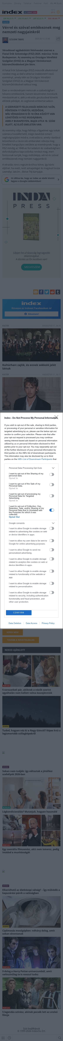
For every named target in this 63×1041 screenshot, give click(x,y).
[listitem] (31, 468)
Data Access (31, 623)
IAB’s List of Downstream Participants (35, 459)
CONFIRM (18, 613)
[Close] (57, 418)
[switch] (51, 474)
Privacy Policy (48, 623)
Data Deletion (15, 623)
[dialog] (31, 520)
